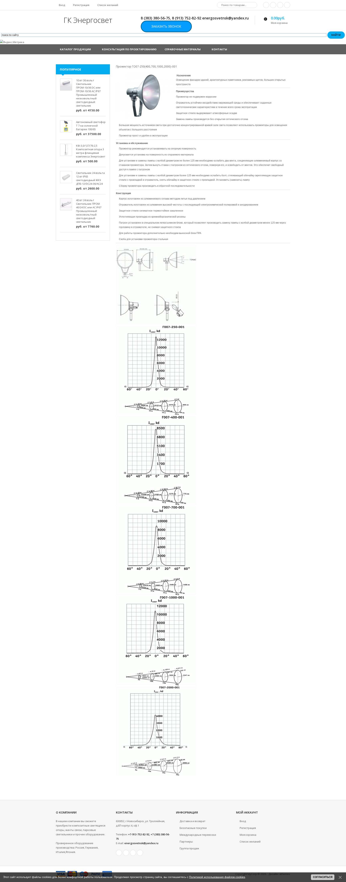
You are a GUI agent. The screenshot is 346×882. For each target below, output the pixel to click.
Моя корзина (248, 835)
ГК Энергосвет (87, 20)
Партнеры (186, 841)
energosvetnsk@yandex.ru (141, 843)
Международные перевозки (198, 835)
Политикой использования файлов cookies (217, 877)
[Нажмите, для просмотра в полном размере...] (156, 324)
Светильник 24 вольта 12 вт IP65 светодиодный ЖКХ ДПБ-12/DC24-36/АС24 (90, 178)
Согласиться (322, 877)
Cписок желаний (250, 841)
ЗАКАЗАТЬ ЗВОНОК (166, 26)
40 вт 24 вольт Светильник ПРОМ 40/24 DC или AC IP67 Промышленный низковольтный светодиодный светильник (88, 211)
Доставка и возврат (192, 821)
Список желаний (107, 5)
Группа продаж (189, 848)
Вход (61, 5)
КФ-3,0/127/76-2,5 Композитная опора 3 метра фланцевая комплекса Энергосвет (90, 151)
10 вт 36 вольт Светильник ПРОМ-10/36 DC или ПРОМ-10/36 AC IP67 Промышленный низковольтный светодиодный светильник (88, 93)
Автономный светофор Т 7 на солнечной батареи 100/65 (91, 125)
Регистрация (80, 5)
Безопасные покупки (193, 828)
